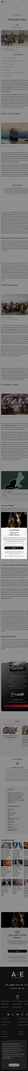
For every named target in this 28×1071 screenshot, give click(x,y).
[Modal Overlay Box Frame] (14, 535)
